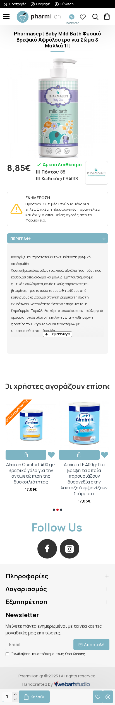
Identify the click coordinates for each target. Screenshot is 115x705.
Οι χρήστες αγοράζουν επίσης (57, 386)
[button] (54, 510)
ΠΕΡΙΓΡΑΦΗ (21, 238)
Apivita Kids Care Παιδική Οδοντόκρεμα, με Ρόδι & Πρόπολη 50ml (65, 470)
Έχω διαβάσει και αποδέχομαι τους (48, 653)
